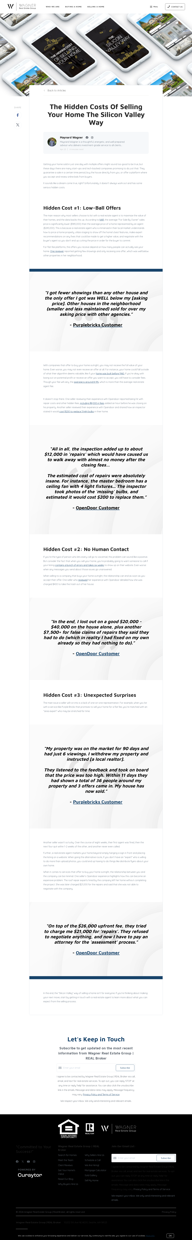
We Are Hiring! (92, 1165)
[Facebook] (17, 1161)
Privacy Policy (169, 1211)
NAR (102, 219)
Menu (155, 7)
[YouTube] (28, 1161)
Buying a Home (73, 7)
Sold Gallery (91, 1175)
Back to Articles (57, 90)
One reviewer (57, 251)
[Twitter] (23, 1161)
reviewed (82, 580)
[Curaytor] (30, 1178)
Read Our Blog (65, 1179)
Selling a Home (95, 7)
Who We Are (53, 7)
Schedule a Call (92, 1160)
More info (150, 1236)
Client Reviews (65, 1165)
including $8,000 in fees (92, 403)
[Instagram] (34, 1161)
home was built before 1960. (110, 373)
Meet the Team (65, 1160)
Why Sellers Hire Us (94, 1155)
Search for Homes (67, 1155)
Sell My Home (91, 1180)
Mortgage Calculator (95, 1170)
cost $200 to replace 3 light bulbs (76, 411)
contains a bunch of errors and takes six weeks (79, 565)
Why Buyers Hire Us (68, 1184)
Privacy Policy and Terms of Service (101, 1094)
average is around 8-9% (86, 382)
